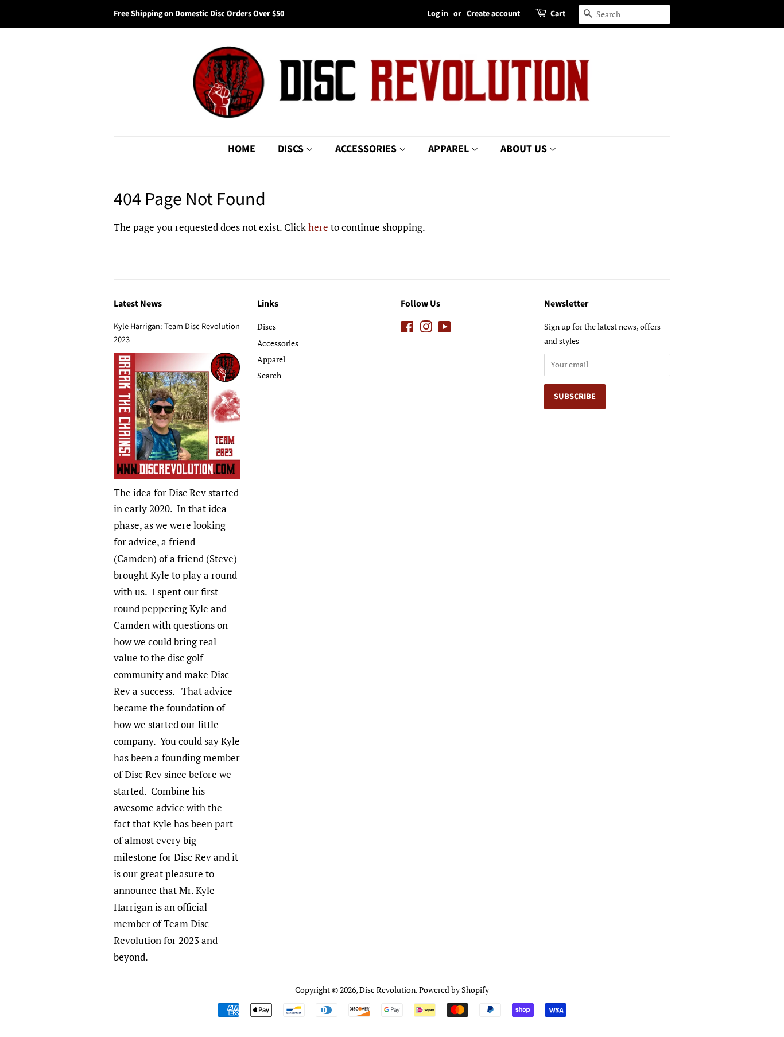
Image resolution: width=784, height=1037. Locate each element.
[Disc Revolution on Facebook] (407, 328)
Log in (437, 14)
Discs (292, 149)
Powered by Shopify (454, 989)
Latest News (138, 303)
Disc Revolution (387, 989)
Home (241, 149)
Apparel (449, 149)
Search (269, 375)
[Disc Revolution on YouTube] (444, 328)
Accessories (367, 149)
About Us (524, 149)
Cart (557, 14)
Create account (493, 14)
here (318, 227)
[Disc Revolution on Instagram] (426, 328)
